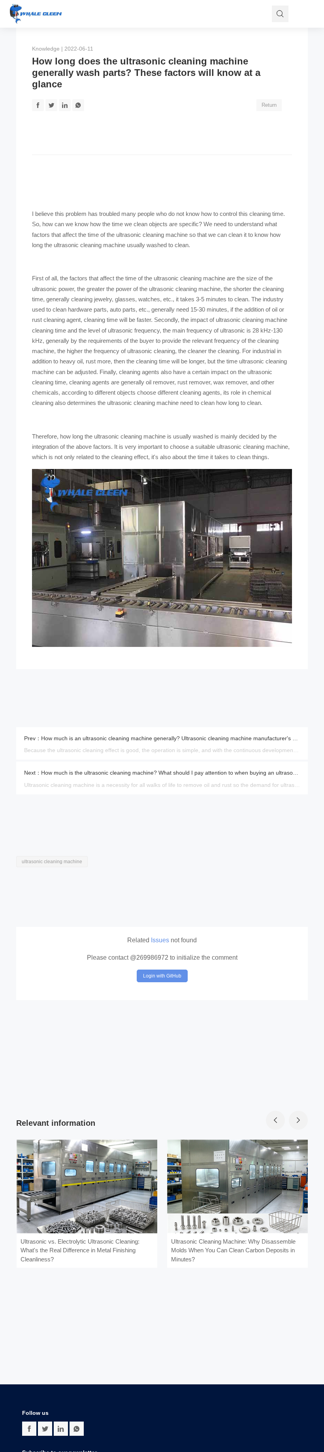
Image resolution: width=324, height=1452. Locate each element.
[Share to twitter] (45, 1429)
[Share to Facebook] (38, 105)
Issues (160, 940)
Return (269, 105)
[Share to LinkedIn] (65, 105)
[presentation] (275, 1120)
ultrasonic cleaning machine (152, 234)
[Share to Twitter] (51, 105)
